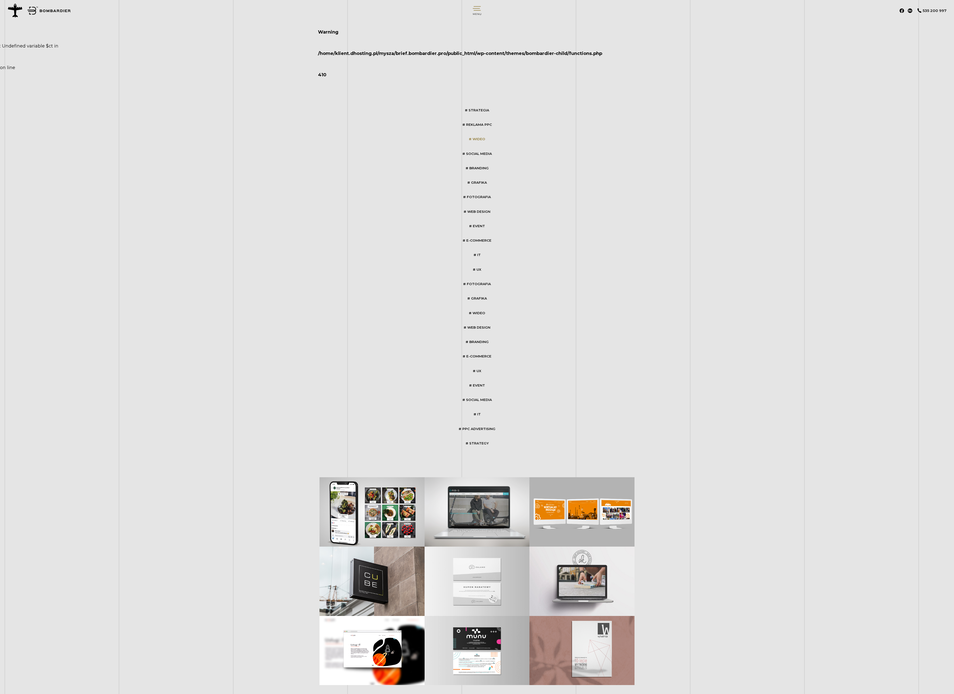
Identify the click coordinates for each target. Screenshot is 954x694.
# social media (477, 154)
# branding (477, 168)
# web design (477, 212)
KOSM (372, 650)
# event (477, 226)
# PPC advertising (477, 429)
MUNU (477, 650)
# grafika (477, 182)
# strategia (477, 110)
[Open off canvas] (477, 10)
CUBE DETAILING (372, 581)
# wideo (477, 139)
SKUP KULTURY (582, 581)
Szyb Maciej (372, 512)
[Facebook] (902, 10)
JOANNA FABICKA (582, 650)
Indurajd (581, 512)
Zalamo (477, 581)
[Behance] (910, 10)
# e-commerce (477, 240)
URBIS (477, 512)
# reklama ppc (477, 125)
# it (477, 255)
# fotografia (477, 197)
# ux (477, 269)
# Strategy (477, 443)
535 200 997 (935, 10)
